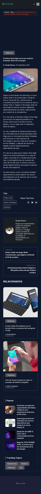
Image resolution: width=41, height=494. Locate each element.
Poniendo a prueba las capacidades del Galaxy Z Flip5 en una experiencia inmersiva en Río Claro (26, 409)
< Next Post (8, 250)
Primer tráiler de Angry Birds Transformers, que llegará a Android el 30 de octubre (19, 254)
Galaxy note (8, 198)
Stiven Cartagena (12, 386)
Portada (6, 12)
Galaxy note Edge (10, 202)
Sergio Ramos (10, 65)
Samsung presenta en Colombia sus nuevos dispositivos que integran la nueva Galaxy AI (25, 423)
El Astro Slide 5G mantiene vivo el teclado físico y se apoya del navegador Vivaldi (20, 328)
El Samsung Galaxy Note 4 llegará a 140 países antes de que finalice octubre (22, 270)
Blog (12, 12)
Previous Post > (31, 265)
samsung (7, 207)
